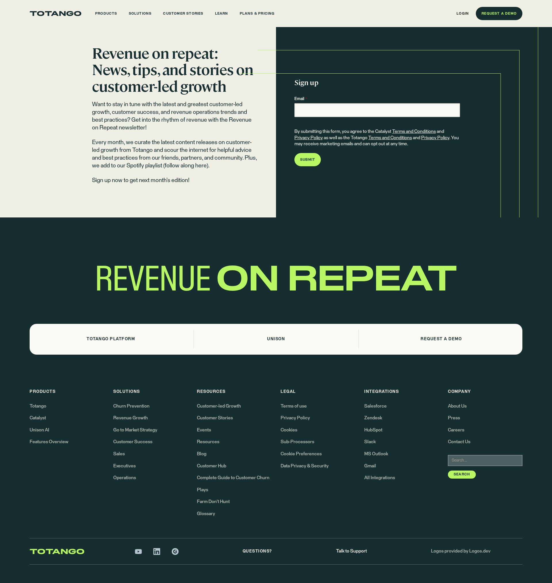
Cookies (289, 430)
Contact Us (459, 441)
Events (204, 430)
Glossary (206, 513)
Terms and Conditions (414, 131)
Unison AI (39, 430)
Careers (456, 430)
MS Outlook (376, 454)
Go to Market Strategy (135, 430)
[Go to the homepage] (55, 13)
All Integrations (379, 477)
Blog (201, 454)
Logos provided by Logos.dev (460, 551)
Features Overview (49, 441)
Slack (370, 441)
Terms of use (294, 406)
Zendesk (373, 418)
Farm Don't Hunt (213, 501)
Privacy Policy (308, 137)
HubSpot (373, 430)
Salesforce (375, 406)
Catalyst (38, 418)
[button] (106, 13)
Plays (202, 490)
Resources (208, 441)
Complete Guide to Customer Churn (233, 477)
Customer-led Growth (219, 406)
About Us (457, 406)
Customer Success (132, 441)
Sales (119, 454)
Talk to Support (351, 551)
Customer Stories (215, 418)
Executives (124, 466)
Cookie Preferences (301, 454)
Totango (38, 406)
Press (454, 418)
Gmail (370, 466)
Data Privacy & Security (305, 466)
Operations (124, 477)
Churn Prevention (131, 406)
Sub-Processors (297, 441)
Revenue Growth (130, 418)
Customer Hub (211, 466)
